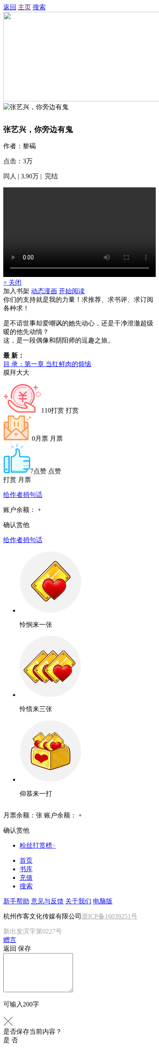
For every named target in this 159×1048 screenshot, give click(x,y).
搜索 (39, 7)
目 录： (47, 363)
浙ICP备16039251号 (109, 916)
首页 (26, 860)
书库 (26, 869)
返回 (9, 7)
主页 (24, 7)
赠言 (9, 939)
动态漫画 (44, 291)
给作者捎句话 (22, 494)
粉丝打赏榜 (38, 845)
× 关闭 (12, 282)
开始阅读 (72, 291)
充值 (26, 877)
